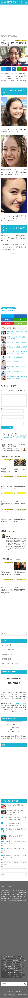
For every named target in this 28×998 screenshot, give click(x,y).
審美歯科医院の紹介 (8, 654)
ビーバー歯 (20, 964)
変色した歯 (4, 970)
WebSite (11, 554)
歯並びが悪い (13, 974)
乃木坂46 (3, 968)
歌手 (8, 974)
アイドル (15, 958)
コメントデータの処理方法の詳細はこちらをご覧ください (13, 438)
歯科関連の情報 (6, 659)
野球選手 (16, 977)
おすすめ (20, 956)
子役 (14, 310)
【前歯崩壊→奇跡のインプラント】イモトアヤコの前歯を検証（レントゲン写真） (15, 812)
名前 (2, 408)
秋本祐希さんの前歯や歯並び (15, 357)
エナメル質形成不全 (14, 960)
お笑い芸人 (4, 958)
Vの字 (16, 956)
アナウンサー (21, 958)
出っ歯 (15, 968)
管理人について (10, 991)
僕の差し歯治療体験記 (17, 548)
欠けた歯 (3, 974)
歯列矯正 (19, 974)
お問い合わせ (18, 991)
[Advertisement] (14, 20)
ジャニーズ (17, 962)
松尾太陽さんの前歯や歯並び (14, 805)
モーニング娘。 (20, 966)
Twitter (17, 554)
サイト (3, 420)
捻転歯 (3, 972)
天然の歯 (9, 970)
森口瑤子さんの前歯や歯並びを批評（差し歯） (16, 842)
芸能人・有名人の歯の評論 (9, 308)
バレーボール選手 (12, 964)
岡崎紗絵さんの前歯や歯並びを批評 (17, 347)
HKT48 (7, 956)
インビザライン (5, 960)
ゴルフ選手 (4, 962)
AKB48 (3, 956)
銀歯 (20, 977)
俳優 (8, 968)
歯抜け (23, 974)
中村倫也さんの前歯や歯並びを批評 (16, 863)
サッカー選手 (10, 962)
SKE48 (11, 956)
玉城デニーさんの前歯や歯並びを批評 (16, 849)
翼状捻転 (8, 977)
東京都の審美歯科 (14, 972)
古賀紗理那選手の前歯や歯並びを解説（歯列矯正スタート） (16, 824)
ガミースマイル (22, 960)
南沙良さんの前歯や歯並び (14, 371)
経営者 (3, 977)
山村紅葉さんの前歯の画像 (14, 836)
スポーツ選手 (4, 964)
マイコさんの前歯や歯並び (14, 361)
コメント (3, 393)
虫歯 (12, 977)
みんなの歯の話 (6, 645)
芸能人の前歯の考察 (18, 894)
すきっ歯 (9, 958)
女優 (10, 310)
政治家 (7, 972)
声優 (19, 968)
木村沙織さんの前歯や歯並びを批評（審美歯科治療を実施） (16, 818)
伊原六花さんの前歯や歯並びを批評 (17, 342)
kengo (8, 536)
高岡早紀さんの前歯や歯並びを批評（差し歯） (16, 856)
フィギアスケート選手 (6, 966)
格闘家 (20, 972)
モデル (4, 310)
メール (3, 414)
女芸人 (17, 970)
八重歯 (11, 968)
